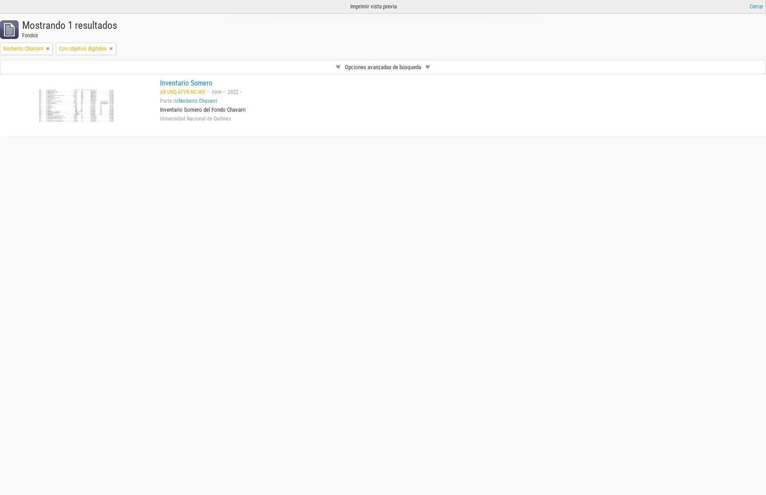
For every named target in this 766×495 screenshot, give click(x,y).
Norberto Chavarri (198, 101)
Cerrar (756, 6)
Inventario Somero (186, 83)
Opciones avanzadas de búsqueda (383, 67)
